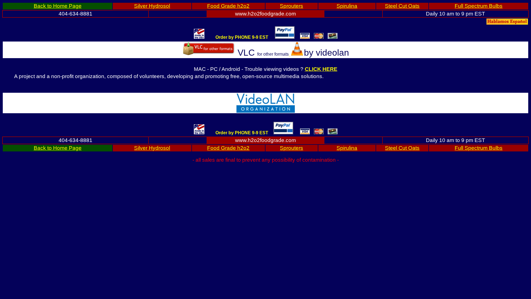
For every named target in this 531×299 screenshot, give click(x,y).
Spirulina (347, 6)
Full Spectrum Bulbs (479, 6)
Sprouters (291, 6)
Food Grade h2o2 (228, 6)
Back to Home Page (58, 6)
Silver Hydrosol (152, 6)
